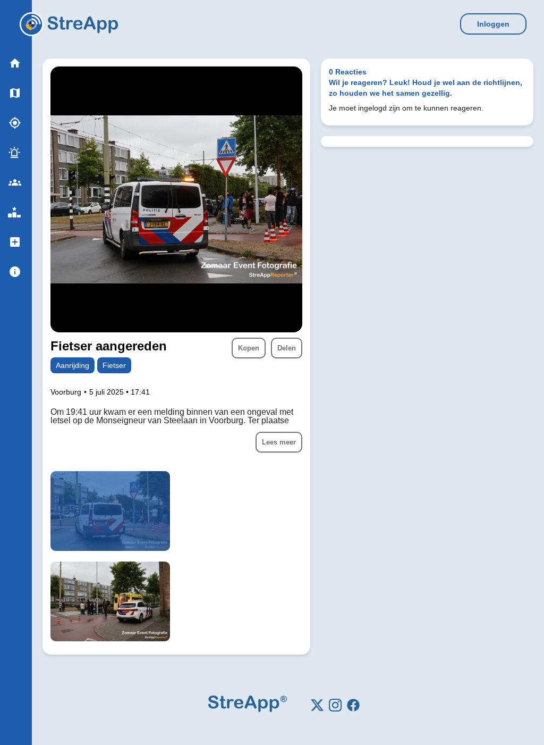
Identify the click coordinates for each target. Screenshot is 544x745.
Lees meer (279, 442)
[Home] (32, 24)
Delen (286, 348)
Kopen (248, 348)
